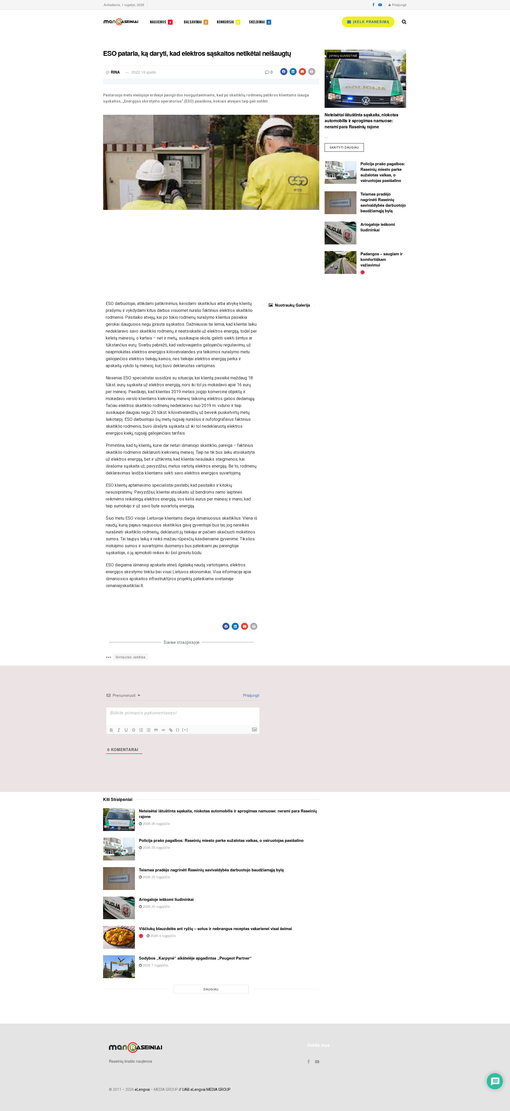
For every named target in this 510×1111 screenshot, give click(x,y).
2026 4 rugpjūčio (163, 935)
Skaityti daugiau (347, 146)
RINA (115, 72)
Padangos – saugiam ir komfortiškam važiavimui (381, 259)
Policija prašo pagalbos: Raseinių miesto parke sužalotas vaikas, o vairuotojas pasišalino (382, 172)
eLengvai (142, 1089)
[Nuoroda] (171, 730)
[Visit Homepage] (121, 22)
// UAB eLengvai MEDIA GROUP (204, 1089)
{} (178, 730)
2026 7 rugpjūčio (155, 965)
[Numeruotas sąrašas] (141, 730)
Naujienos (160, 21)
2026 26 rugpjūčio (156, 823)
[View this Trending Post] (362, 271)
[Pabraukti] (126, 730)
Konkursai (228, 21)
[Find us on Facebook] (373, 5)
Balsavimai (195, 21)
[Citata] (156, 730)
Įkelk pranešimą (370, 21)
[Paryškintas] (111, 730)
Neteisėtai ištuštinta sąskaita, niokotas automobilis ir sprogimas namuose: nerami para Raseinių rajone (361, 121)
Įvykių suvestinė (343, 55)
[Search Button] (404, 21)
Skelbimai (259, 21)
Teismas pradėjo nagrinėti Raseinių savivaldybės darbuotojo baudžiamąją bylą (383, 202)
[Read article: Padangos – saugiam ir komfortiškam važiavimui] (340, 262)
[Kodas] (163, 730)
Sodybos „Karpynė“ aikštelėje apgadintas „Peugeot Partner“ (195, 958)
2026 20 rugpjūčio (156, 906)
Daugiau (211, 989)
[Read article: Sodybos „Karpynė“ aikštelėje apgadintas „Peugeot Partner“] (119, 966)
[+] (185, 730)
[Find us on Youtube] (380, 5)
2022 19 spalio (143, 72)
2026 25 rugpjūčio (156, 847)
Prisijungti (398, 4)
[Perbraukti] (133, 730)
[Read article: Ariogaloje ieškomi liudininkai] (340, 233)
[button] (283, 71)
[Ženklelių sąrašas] (148, 730)
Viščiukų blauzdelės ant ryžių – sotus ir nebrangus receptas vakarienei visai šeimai (215, 928)
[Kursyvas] (118, 730)
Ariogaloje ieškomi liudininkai (377, 227)
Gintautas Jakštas (131, 657)
